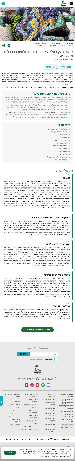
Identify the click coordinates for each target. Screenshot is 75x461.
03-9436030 (48, 378)
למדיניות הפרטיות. (32, 454)
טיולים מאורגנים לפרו (31, 426)
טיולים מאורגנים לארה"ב (32, 401)
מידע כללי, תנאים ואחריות (47, 439)
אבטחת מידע (27, 439)
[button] (71, 3)
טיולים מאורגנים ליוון (48, 400)
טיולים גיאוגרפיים (14, 416)
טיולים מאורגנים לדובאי (67, 421)
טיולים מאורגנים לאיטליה (50, 404)
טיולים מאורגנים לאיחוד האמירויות (67, 426)
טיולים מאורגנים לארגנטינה (32, 416)
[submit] (23, 354)
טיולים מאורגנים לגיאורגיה (50, 430)
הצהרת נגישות (12, 439)
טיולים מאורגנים (58, 43)
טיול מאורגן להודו (67, 411)
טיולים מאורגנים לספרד (41, 43)
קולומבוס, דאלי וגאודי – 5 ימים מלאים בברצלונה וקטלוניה (54, 45)
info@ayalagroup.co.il (26, 378)
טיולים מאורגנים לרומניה (50, 420)
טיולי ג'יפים (16, 410)
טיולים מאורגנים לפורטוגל (50, 414)
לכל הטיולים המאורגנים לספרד (37, 329)
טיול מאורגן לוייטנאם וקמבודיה (66, 407)
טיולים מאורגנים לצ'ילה (30, 429)
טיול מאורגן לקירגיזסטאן (68, 415)
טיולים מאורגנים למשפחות (14, 401)
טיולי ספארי (16, 413)
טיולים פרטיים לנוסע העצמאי (13, 406)
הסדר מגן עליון (15, 425)
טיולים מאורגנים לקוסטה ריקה (32, 411)
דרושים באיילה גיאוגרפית (15, 421)
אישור (10, 453)
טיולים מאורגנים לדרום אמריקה (30, 406)
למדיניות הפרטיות (36, 359)
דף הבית (70, 43)
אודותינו (65, 439)
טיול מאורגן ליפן (67, 403)
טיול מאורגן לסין (67, 400)
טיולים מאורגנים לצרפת (50, 425)
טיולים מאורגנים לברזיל (32, 422)
